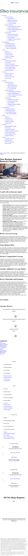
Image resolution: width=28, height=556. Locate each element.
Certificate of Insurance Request (11, 65)
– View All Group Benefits (10, 48)
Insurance (5, 15)
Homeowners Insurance (13, 20)
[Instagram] (12, 6)
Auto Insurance (11, 18)
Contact (4, 71)
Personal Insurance (9, 17)
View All (2, 354)
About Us (7, 51)
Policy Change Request (10, 67)
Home (1, 153)
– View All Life (11, 40)
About (4, 50)
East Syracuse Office (9, 73)
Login (16, 529)
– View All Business (12, 31)
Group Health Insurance (10, 43)
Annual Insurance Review (10, 68)
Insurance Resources (9, 70)
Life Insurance (8, 32)
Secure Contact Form (9, 76)
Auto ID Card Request (10, 64)
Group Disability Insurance (10, 46)
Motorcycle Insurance (12, 21)
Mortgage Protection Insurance (14, 39)
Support (4, 59)
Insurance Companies (9, 56)
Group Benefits (6, 42)
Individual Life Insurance (13, 34)
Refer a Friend (8, 78)
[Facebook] (5, 6)
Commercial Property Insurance (14, 26)
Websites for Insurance (18, 531)
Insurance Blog (8, 57)
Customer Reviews (9, 54)
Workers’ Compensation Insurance (15, 29)
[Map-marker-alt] (1, 6)
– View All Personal (12, 23)
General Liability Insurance (13, 28)
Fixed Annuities (11, 37)
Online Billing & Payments (10, 60)
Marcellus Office (8, 75)
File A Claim (7, 62)
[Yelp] (8, 6)
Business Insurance (9, 24)
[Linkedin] (15, 6)
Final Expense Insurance (13, 35)
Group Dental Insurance (10, 45)
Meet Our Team (8, 53)
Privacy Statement (18, 527)
